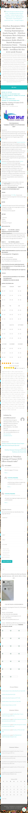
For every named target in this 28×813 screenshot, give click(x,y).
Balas (6, 472)
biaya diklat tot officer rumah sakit (12, 371)
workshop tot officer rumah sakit (9, 409)
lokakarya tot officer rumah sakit (18, 383)
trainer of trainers (9, 399)
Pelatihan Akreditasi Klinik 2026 (8, 694)
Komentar (5, 517)
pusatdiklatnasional (13, 106)
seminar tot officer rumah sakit (14, 395)
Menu (14, 87)
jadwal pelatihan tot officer (10, 382)
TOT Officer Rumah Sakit (8, 98)
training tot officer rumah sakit (11, 100)
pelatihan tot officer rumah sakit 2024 (12, 392)
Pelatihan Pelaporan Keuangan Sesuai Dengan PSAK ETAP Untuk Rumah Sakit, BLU (13, 443)
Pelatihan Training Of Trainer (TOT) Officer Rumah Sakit (13, 96)
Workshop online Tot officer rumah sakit (15, 408)
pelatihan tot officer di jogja (11, 388)
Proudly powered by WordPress (13, 806)
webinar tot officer (13, 406)
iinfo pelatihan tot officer (12, 378)
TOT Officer (13, 195)
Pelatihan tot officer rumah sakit (11, 94)
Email (3, 539)
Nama (3, 535)
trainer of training (17, 399)
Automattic (18, 808)
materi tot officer (7, 92)
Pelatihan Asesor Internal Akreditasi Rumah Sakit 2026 (13, 691)
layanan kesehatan (21, 142)
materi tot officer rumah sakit (8, 385)
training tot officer (6, 404)
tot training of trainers (15, 397)
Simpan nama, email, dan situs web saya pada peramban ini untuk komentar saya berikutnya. (6, 553)
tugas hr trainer (5, 406)
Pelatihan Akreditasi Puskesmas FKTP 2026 (11, 698)
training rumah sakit (20, 402)
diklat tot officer (14, 376)
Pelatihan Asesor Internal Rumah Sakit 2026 (11, 701)
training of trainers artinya (9, 402)
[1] (24, 810)
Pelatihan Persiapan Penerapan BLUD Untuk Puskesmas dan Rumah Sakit (15, 450)
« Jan (3, 798)
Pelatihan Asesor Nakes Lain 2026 (9, 705)
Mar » (5, 798)
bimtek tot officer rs (14, 375)
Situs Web (4, 544)
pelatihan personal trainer (10, 387)
